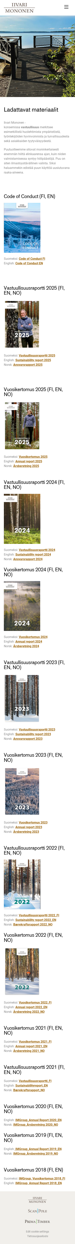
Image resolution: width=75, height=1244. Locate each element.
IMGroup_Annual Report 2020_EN (38, 1120)
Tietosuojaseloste (37, 1236)
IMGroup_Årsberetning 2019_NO (35, 1153)
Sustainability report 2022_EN (35, 920)
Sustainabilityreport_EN (31, 1085)
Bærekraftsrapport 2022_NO (32, 924)
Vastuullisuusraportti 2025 (37, 355)
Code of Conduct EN (29, 263)
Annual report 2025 (28, 461)
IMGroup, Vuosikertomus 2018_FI (42, 1178)
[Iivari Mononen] (19, 8)
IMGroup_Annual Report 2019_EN (38, 1149)
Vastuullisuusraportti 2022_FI (39, 915)
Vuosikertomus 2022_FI (35, 1002)
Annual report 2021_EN (31, 1046)
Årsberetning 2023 (26, 832)
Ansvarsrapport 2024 (27, 559)
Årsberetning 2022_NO (29, 1012)
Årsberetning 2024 (26, 646)
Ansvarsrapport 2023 (27, 739)
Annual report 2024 (28, 641)
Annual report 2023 (28, 827)
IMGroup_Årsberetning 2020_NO (35, 1124)
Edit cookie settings (37, 1231)
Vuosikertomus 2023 (33, 822)
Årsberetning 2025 (26, 466)
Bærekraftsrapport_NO (29, 1090)
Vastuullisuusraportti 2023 (37, 729)
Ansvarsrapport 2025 (27, 365)
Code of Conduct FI (32, 259)
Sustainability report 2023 (33, 734)
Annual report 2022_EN (31, 1007)
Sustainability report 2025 (33, 360)
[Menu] (66, 8)
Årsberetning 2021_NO (29, 1051)
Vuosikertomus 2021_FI (35, 1041)
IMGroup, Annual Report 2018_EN (38, 1183)
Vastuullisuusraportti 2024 (37, 550)
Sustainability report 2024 (33, 554)
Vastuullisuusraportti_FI (35, 1081)
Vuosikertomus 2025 (33, 457)
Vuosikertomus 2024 (33, 637)
